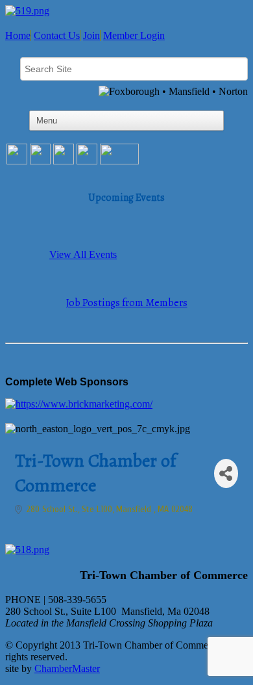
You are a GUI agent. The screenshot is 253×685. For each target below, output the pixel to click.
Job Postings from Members (126, 303)
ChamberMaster (67, 668)
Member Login (134, 35)
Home (17, 35)
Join (91, 35)
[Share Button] (226, 473)
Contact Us (57, 35)
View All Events (83, 254)
